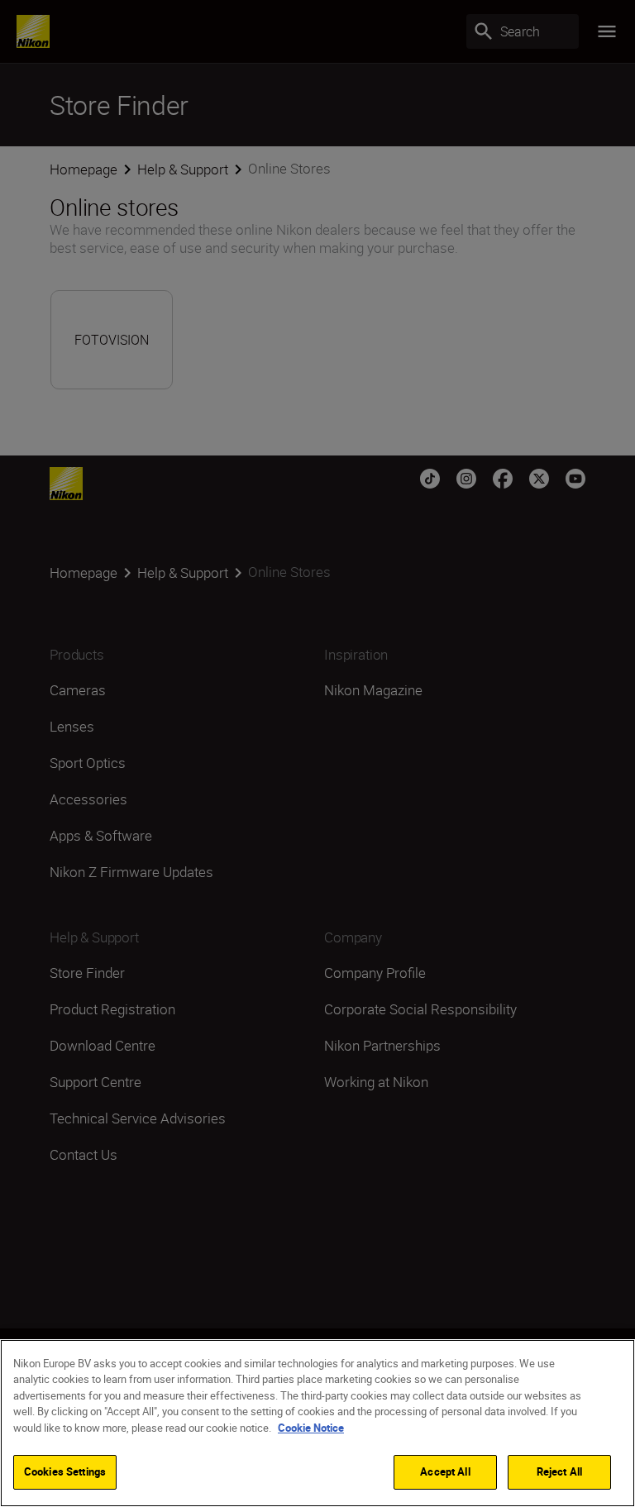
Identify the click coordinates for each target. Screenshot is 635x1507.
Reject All (559, 1471)
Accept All (445, 1471)
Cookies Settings (65, 1471)
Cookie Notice (311, 1427)
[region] (317, 1423)
